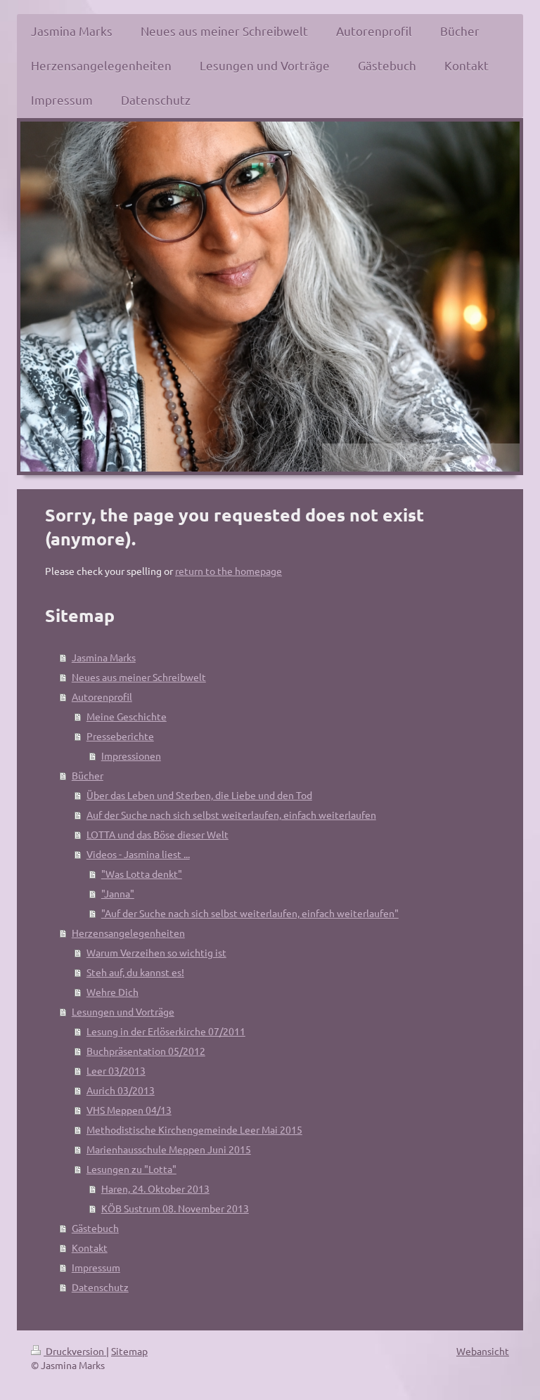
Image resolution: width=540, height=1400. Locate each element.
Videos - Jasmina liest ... (138, 854)
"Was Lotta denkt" (141, 873)
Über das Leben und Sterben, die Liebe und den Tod (199, 795)
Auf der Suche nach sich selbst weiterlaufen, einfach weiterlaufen (231, 814)
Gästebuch (95, 1227)
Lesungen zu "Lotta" (131, 1168)
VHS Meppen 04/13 (129, 1109)
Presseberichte (120, 736)
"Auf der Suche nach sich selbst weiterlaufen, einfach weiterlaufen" (250, 913)
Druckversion (75, 1350)
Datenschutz (100, 1287)
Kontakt (90, 1247)
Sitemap (129, 1350)
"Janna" (117, 893)
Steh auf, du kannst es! (135, 972)
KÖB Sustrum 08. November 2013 (175, 1208)
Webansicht (482, 1350)
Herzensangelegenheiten (128, 932)
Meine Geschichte (126, 716)
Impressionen (131, 755)
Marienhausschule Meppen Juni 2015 (168, 1149)
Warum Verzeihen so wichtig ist (156, 952)
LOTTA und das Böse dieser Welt (157, 834)
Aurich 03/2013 (120, 1090)
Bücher (87, 775)
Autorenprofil (102, 696)
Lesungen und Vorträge (123, 1011)
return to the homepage (228, 570)
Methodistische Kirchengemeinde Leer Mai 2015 (194, 1129)
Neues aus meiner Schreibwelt (139, 676)
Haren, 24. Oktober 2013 (155, 1188)
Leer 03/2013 (116, 1070)
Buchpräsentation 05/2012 (145, 1050)
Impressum (96, 1267)
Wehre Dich (112, 991)
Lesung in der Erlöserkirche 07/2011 (165, 1031)
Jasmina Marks (104, 657)
